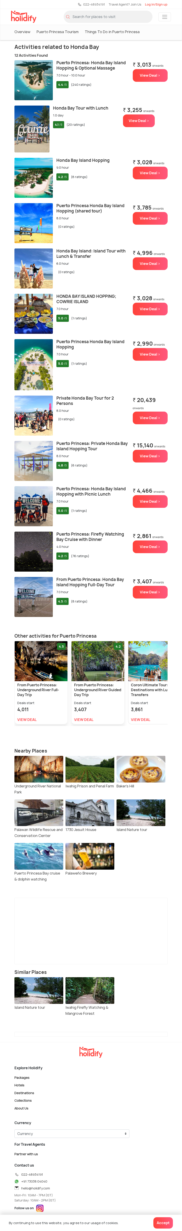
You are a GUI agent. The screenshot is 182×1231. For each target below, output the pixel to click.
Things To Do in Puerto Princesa (112, 31)
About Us (21, 1108)
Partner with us (26, 1154)
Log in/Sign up (156, 4)
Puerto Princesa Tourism (58, 31)
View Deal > (150, 75)
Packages (22, 1077)
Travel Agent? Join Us (125, 4)
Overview (22, 31)
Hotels (19, 1085)
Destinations (24, 1093)
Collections (23, 1100)
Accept (163, 1222)
